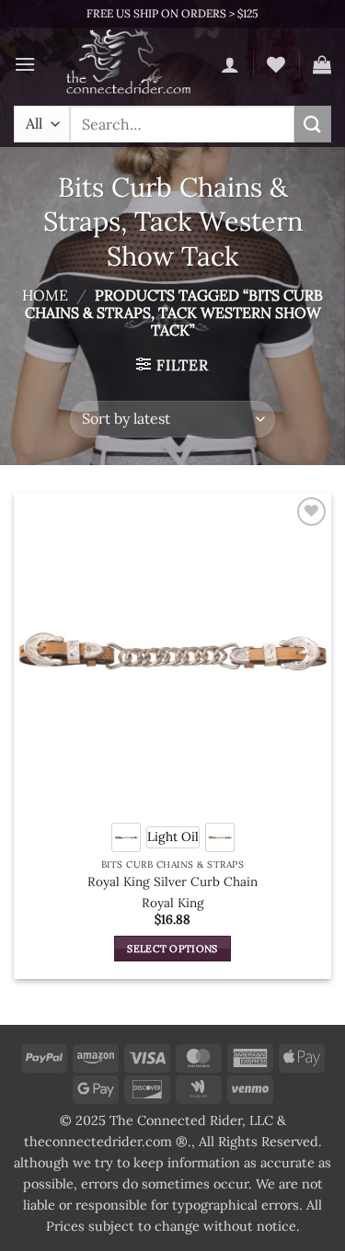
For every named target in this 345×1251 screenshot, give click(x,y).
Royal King (173, 903)
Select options (172, 948)
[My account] (230, 64)
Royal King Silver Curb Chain (172, 882)
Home (45, 295)
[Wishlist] (276, 64)
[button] (25, 63)
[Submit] (312, 124)
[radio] (126, 837)
